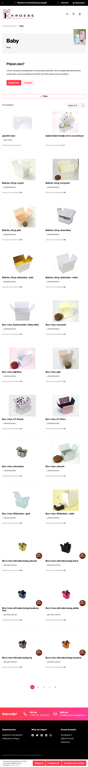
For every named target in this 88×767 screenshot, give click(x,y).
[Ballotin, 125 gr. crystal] (22, 169)
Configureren (53, 763)
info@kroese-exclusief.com (73, 715)
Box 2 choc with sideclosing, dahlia (62, 608)
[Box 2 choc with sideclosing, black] (66, 547)
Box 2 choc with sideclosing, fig (17, 658)
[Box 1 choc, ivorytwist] (66, 311)
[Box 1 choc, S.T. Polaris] (22, 405)
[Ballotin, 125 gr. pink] (22, 216)
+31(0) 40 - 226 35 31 (39, 715)
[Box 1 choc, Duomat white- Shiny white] (22, 311)
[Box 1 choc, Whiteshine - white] (66, 500)
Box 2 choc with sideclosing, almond (19, 561)
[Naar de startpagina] (18, 14)
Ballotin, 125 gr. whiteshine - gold (17, 277)
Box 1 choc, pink (53, 372)
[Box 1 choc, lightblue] (22, 358)
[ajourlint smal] (22, 122)
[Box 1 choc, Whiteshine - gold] (22, 500)
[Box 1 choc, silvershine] (22, 453)
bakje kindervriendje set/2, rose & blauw (65, 136)
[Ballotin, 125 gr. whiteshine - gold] (22, 264)
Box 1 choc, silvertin (55, 466)
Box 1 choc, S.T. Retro (56, 419)
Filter (45, 96)
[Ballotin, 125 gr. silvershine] (66, 216)
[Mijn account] (80, 13)
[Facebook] (32, 735)
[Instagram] (50, 735)
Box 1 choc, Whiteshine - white (60, 513)
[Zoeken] (73, 13)
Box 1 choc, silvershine (13, 466)
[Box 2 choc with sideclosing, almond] (22, 547)
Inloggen (28, 82)
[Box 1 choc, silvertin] (66, 453)
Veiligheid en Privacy (11, 738)
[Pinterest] (41, 735)
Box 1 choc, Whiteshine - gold (16, 513)
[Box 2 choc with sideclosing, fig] (22, 644)
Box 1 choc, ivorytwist (56, 325)
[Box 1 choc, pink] (66, 358)
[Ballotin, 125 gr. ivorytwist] (66, 169)
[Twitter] (37, 735)
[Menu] (67, 13)
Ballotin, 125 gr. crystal (13, 183)
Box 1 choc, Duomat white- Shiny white (20, 325)
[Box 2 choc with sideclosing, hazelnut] (66, 644)
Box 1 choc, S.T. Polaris (13, 419)
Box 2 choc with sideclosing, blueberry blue (20, 609)
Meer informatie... (15, 765)
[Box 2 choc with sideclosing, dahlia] (66, 594)
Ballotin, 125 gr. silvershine (58, 230)
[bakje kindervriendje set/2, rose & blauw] (66, 122)
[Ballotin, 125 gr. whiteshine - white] (66, 264)
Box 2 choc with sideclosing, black (62, 561)
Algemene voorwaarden (12, 735)
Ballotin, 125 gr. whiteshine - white (62, 277)
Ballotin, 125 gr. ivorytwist (58, 183)
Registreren (14, 82)
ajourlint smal (8, 136)
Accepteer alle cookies (74, 763)
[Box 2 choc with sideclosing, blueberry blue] (22, 594)
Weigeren (39, 763)
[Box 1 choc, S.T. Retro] (66, 405)
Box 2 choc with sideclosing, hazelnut (63, 658)
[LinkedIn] (46, 735)
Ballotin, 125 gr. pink (11, 230)
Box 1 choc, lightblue (12, 372)
